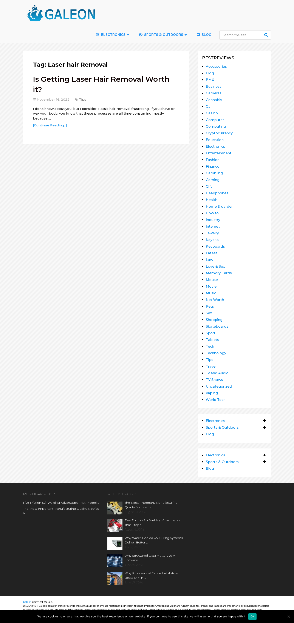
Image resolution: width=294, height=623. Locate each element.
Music (211, 293)
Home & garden (220, 206)
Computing (216, 126)
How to (212, 213)
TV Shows (214, 380)
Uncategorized (219, 386)
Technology (216, 353)
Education (215, 140)
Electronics (215, 146)
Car (209, 106)
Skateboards (217, 326)
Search (266, 35)
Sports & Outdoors (163, 35)
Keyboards (215, 246)
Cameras (213, 93)
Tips (82, 99)
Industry (213, 220)
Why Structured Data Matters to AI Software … (150, 558)
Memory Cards (219, 273)
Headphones (217, 193)
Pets (210, 306)
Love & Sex (215, 266)
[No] (288, 616)
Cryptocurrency (219, 133)
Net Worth (215, 300)
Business (213, 86)
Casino (212, 113)
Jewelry (212, 233)
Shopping (214, 320)
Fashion (213, 160)
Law (209, 260)
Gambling (214, 173)
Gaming (213, 180)
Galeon (27, 601)
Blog (206, 35)
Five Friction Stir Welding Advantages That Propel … (61, 503)
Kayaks (212, 240)
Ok (252, 616)
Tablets (212, 340)
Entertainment (218, 153)
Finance (212, 166)
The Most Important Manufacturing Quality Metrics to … (61, 511)
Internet (213, 226)
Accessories (216, 66)
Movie (211, 286)
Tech (210, 346)
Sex (209, 313)
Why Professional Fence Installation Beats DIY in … (151, 575)
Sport (210, 333)
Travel (211, 366)
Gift (209, 186)
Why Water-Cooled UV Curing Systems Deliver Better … (154, 540)
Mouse (212, 280)
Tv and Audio (217, 373)
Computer (215, 120)
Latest (211, 253)
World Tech (216, 400)
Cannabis (214, 100)
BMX (210, 80)
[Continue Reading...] (50, 125)
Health (211, 200)
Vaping (212, 393)
